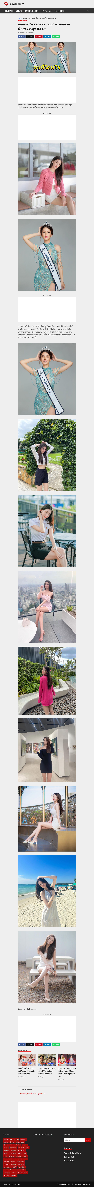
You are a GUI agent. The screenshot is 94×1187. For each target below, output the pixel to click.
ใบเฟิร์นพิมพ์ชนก (22, 1173)
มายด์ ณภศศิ (13, 1153)
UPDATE (19, 11)
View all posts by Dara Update (32, 1093)
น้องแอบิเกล (13, 1148)
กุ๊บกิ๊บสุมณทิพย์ (8, 1139)
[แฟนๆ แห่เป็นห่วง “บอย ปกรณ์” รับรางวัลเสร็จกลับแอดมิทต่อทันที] (47, 1060)
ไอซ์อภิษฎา (13, 1175)
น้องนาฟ (12, 1145)
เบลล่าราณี (6, 1159)
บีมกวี (27, 1148)
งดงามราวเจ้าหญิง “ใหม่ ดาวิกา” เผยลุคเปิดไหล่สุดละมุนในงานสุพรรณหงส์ (67, 1072)
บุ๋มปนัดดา (6, 1150)
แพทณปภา (21, 1164)
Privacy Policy (70, 1157)
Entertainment (31, 11)
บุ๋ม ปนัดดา (13, 1150)
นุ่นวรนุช (6, 1145)
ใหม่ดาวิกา (6, 1175)
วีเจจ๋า (5, 1156)
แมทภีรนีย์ (15, 1170)
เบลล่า (25, 1156)
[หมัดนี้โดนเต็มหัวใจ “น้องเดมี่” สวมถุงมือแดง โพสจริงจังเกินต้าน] (27, 1060)
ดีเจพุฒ (12, 1142)
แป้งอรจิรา (13, 1164)
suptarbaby (46, 11)
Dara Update (30, 32)
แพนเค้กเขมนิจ (7, 1170)
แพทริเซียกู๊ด (21, 1167)
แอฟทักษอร (7, 1173)
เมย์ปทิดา (6, 1161)
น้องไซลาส (21, 1148)
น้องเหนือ (6, 1148)
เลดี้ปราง (13, 1161)
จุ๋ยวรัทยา (16, 1139)
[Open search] (87, 10)
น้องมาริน (24, 1145)
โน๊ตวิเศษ (14, 1173)
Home (19, 18)
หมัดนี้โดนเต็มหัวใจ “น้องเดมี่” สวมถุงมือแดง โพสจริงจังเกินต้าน (27, 1071)
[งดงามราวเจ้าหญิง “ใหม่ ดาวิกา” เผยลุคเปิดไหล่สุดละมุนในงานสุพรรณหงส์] (67, 1060)
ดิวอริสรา (6, 1142)
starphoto (59, 11)
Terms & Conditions (72, 1153)
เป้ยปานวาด (24, 1159)
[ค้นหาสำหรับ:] (77, 1140)
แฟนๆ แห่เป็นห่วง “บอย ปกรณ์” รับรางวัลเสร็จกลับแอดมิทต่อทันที (47, 1071)
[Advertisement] (47, 90)
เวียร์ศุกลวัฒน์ (20, 1161)
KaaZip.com (16, 1184)
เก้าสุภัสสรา (19, 1156)
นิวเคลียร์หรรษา (20, 1142)
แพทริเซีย (14, 1167)
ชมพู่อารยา (23, 1139)
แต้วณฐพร (6, 1164)
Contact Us (69, 1161)
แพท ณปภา (7, 1167)
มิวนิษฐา (20, 1153)
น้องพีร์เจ (18, 1145)
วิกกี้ (25, 1153)
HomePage (8, 11)
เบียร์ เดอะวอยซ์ (15, 1159)
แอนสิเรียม (23, 1170)
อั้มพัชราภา (11, 1156)
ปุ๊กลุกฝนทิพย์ (21, 1150)
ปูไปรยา (6, 1153)
